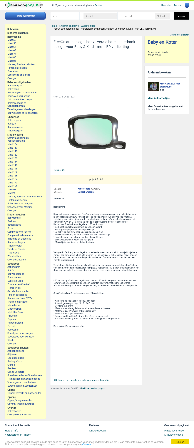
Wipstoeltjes (14, 256)
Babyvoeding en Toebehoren (22, 112)
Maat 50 (11, 40)
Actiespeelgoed (15, 350)
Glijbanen (12, 354)
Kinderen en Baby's (69, 25)
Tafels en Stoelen (16, 249)
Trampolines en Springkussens (23, 378)
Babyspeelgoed (15, 273)
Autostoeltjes (14, 85)
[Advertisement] (96, 71)
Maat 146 (12, 168)
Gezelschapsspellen (18, 291)
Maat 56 (11, 43)
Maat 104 (12, 144)
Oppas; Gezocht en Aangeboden (24, 393)
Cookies (87, 444)
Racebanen (13, 329)
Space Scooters (15, 371)
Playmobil (12, 315)
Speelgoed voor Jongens (20, 333)
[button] (96, 133)
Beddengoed (14, 224)
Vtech (10, 340)
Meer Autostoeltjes (159, 98)
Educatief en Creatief (18, 284)
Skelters (11, 368)
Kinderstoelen (14, 245)
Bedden (11, 221)
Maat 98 (11, 193)
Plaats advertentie (174, 430)
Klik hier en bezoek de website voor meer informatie (81, 380)
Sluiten (180, 442)
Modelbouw (13, 305)
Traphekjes (13, 252)
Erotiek (98, 5)
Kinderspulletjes (16, 242)
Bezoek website (86, 192)
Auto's (10, 270)
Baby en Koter (162, 42)
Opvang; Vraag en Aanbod (20, 403)
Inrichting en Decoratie (19, 238)
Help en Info (11, 430)
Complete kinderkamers (20, 235)
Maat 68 (11, 50)
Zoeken (181, 16)
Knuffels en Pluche (17, 301)
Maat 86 (11, 60)
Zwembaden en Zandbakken (22, 385)
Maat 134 (12, 161)
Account (178, 5)
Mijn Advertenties (173, 434)
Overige (11, 78)
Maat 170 (12, 182)
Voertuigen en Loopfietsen (21, 382)
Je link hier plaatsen (179, 35)
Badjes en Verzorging (18, 96)
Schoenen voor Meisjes (19, 207)
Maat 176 (12, 186)
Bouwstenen (14, 277)
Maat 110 (12, 147)
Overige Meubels (16, 259)
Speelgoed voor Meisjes (20, 336)
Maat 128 (12, 158)
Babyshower (14, 411)
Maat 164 (12, 179)
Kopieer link (59, 170)
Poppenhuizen (15, 322)
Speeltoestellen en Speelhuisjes (24, 375)
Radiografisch (14, 361)
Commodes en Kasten (19, 231)
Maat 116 (12, 151)
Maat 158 (12, 175)
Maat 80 (11, 57)
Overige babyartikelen (19, 414)
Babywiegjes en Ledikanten (22, 92)
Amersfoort (84, 188)
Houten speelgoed (17, 294)
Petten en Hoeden (17, 67)
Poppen (11, 319)
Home (53, 25)
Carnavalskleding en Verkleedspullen (18, 139)
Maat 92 (11, 189)
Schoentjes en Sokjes (18, 74)
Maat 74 (11, 53)
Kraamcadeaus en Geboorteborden (16, 104)
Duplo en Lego (15, 280)
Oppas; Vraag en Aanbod (20, 400)
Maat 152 (12, 172)
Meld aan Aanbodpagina (93, 388)
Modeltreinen (14, 308)
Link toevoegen (97, 430)
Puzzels (11, 326)
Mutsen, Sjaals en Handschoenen (24, 196)
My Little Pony (15, 312)
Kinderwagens (15, 127)
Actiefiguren (13, 266)
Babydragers (14, 120)
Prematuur (12, 71)
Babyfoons (13, 89)
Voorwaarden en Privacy (18, 434)
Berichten (166, 5)
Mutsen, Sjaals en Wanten (21, 64)
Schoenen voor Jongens (20, 203)
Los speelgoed (15, 357)
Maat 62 (11, 46)
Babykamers (14, 217)
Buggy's (11, 123)
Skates (11, 364)
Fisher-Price (14, 287)
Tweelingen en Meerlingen (21, 109)
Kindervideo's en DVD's (19, 298)
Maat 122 (12, 154)
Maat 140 (12, 165)
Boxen (10, 228)
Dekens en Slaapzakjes (19, 99)
